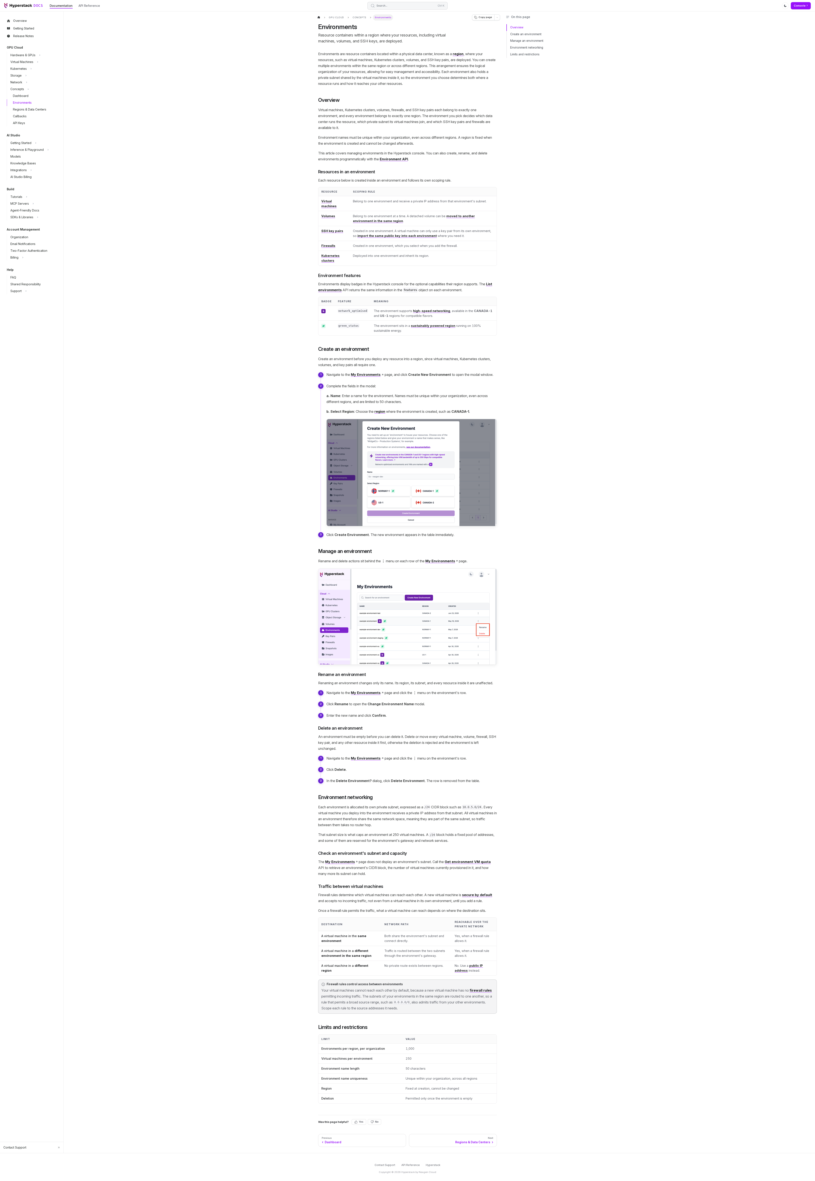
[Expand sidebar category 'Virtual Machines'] (37, 62)
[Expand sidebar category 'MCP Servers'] (33, 203)
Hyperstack (433, 1165)
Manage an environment (526, 40)
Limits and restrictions (525, 54)
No (376, 1121)
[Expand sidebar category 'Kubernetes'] (31, 68)
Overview (516, 27)
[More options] (497, 17)
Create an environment (525, 34)
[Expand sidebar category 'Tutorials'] (26, 196)
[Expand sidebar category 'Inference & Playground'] (48, 149)
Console (799, 5)
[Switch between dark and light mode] (785, 5)
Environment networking (526, 47)
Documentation (61, 5)
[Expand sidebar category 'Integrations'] (31, 170)
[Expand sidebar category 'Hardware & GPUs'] (39, 55)
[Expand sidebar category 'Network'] (26, 82)
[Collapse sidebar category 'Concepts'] (28, 89)
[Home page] (318, 17)
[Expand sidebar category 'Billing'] (22, 257)
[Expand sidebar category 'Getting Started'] (35, 143)
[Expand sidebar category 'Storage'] (26, 75)
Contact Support (385, 1165)
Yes (361, 1121)
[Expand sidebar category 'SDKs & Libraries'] (37, 217)
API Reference (89, 5)
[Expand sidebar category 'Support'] (26, 291)
